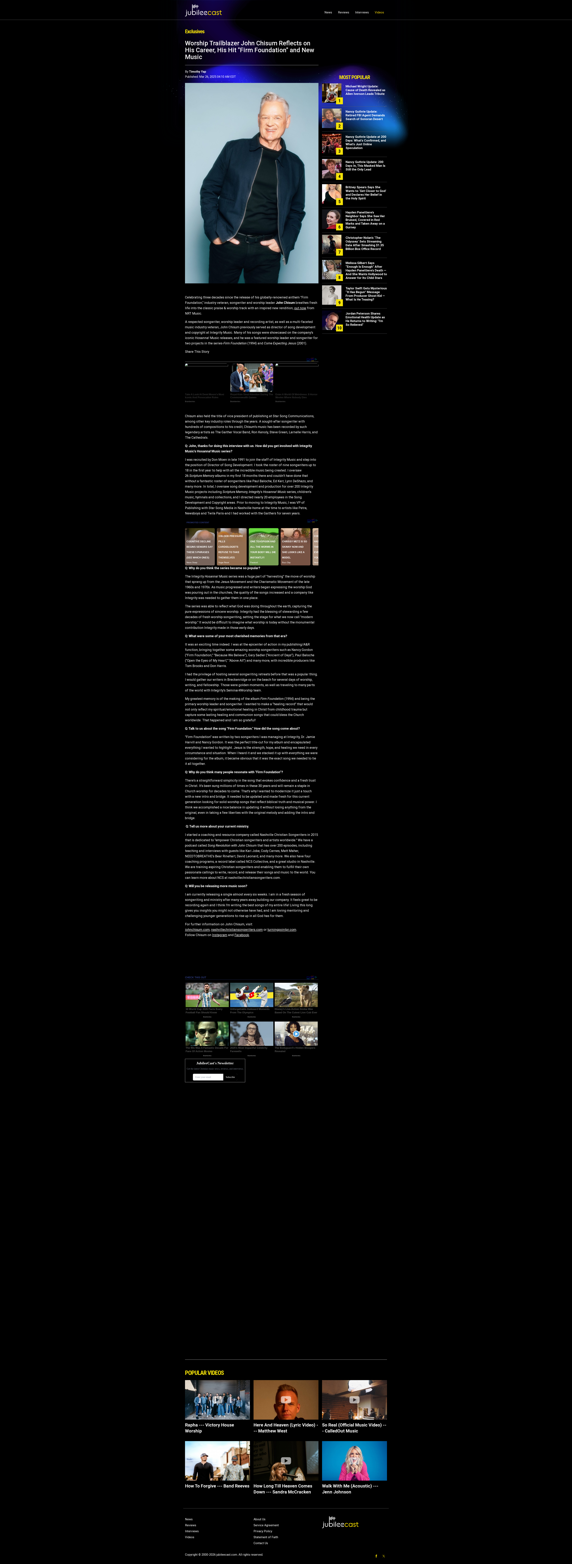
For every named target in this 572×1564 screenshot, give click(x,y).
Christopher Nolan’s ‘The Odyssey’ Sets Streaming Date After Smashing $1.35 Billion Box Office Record (365, 243)
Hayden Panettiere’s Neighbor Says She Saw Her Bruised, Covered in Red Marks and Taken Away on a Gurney (365, 220)
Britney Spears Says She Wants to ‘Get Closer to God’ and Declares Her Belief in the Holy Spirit (366, 192)
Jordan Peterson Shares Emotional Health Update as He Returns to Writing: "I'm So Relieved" (365, 319)
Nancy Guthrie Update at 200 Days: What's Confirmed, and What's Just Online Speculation (366, 142)
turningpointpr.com (281, 929)
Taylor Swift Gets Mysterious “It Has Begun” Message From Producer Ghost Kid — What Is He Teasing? (366, 294)
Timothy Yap (197, 71)
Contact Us (261, 1543)
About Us (259, 1519)
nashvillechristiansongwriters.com (237, 929)
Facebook (241, 935)
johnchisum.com (197, 929)
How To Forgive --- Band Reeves (217, 1486)
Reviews (343, 12)
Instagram (219, 935)
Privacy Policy (263, 1531)
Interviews (362, 12)
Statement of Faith (266, 1537)
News (328, 12)
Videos (379, 12)
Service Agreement (266, 1525)
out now (300, 308)
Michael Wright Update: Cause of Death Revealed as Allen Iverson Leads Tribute (365, 90)
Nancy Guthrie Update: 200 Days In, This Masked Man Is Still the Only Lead (365, 165)
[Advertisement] (354, 56)
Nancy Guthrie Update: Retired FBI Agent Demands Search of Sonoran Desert (365, 115)
